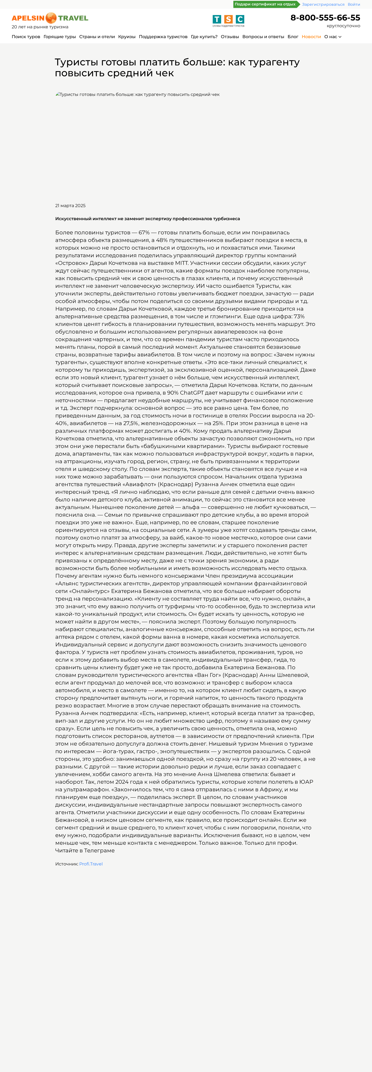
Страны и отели (97, 36)
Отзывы (230, 36)
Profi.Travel (91, 864)
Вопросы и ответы (263, 36)
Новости (311, 36)
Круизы (127, 36)
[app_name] (51, 18)
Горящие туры (60, 36)
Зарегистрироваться (323, 4)
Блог (293, 36)
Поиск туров (26, 36)
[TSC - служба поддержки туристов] (228, 21)
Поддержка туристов (163, 36)
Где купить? (204, 36)
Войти (354, 4)
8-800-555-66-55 (325, 18)
